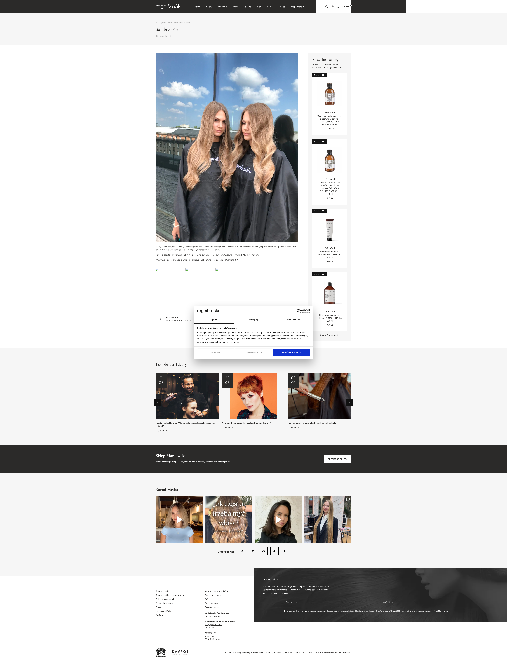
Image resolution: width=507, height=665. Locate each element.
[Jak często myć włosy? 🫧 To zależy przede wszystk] (228, 519)
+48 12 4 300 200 (212, 616)
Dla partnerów (297, 6)
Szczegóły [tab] (253, 320)
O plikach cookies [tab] (293, 320)
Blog (259, 6)
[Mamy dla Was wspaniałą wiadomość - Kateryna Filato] (327, 519)
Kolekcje (247, 6)
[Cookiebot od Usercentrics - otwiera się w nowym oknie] (298, 311)
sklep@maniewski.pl (213, 624)
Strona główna (161, 23)
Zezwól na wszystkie (291, 352)
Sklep (282, 6)
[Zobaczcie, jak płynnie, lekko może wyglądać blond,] (179, 519)
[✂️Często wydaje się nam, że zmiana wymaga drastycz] (278, 519)
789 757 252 (210, 627)
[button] (327, 6)
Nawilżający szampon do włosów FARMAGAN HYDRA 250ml (330, 318)
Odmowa (215, 352)
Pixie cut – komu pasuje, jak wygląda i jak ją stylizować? (180, 423)
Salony (209, 6)
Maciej (197, 6)
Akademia (222, 6)
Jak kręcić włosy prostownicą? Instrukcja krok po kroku (246, 423)
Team (235, 6)
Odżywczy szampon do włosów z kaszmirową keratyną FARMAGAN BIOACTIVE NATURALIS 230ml (330, 188)
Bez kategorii (173, 23)
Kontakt (270, 6)
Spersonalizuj (252, 352)
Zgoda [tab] (214, 320)
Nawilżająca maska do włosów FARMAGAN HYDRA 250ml (330, 254)
